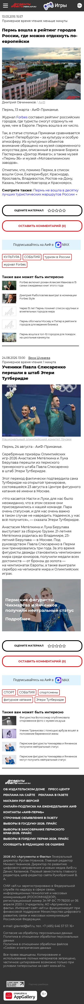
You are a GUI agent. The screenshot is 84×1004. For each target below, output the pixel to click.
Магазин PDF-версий (21, 801)
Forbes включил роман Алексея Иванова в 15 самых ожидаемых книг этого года (48, 284)
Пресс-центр (59, 789)
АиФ (42, 102)
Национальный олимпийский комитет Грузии (37, 439)
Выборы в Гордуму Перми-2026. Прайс (36, 839)
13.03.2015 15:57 (12, 16)
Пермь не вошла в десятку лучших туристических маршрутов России (40, 192)
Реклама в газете (53, 795)
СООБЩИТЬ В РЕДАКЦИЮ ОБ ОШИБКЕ (33, 844)
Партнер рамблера (38, 984)
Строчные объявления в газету (30, 818)
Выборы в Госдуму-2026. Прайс (30, 823)
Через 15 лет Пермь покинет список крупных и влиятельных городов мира (49, 310)
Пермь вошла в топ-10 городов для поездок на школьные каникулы (47, 336)
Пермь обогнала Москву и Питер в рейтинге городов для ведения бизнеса (48, 323)
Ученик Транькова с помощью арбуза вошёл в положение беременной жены (49, 732)
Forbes (22, 117)
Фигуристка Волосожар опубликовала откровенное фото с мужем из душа (45, 719)
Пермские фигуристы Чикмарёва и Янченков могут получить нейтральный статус (48, 758)
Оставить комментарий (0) (42, 226)
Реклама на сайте (19, 795)
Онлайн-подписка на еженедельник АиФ (39, 806)
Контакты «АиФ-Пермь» (23, 812)
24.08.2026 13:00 (13, 358)
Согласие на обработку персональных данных (37, 933)
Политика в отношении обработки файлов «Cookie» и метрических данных (35, 946)
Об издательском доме (24, 789)
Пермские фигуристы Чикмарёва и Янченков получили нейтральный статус (39, 605)
